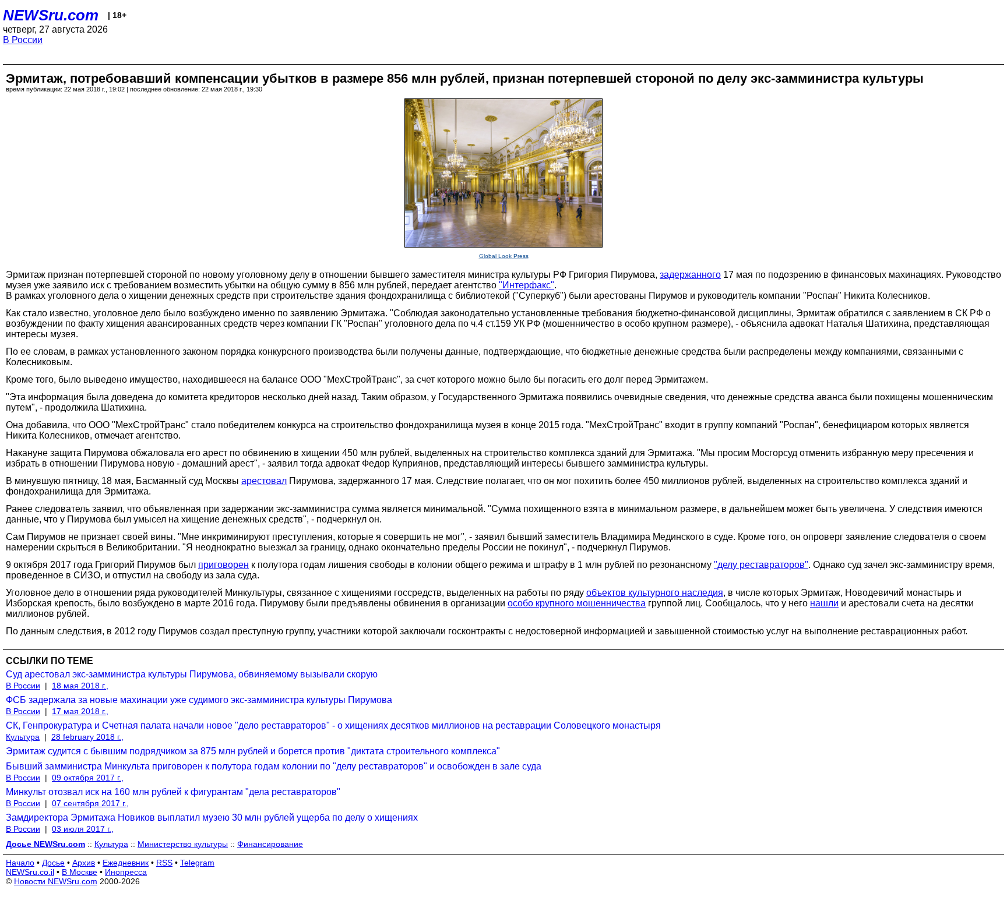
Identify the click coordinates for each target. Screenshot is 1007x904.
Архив (83, 862)
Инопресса (126, 872)
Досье (53, 862)
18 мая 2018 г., (80, 685)
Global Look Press (504, 256)
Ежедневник (126, 862)
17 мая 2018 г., (80, 711)
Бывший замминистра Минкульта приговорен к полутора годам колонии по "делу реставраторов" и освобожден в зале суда (273, 766)
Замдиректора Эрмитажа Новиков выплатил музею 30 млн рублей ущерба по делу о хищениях (212, 817)
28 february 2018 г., (87, 736)
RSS (164, 862)
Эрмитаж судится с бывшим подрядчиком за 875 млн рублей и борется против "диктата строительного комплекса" (253, 751)
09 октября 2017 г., (88, 777)
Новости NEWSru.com (55, 881)
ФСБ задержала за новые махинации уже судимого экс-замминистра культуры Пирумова (199, 700)
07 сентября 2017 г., (90, 803)
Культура (23, 736)
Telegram (197, 862)
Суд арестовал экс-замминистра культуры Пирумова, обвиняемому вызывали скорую (192, 674)
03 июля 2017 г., (83, 829)
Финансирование (270, 844)
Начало (20, 862)
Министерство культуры (183, 844)
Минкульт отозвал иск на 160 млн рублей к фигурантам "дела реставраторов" (173, 792)
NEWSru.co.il (30, 872)
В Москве (79, 872)
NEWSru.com (50, 15)
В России (23, 40)
